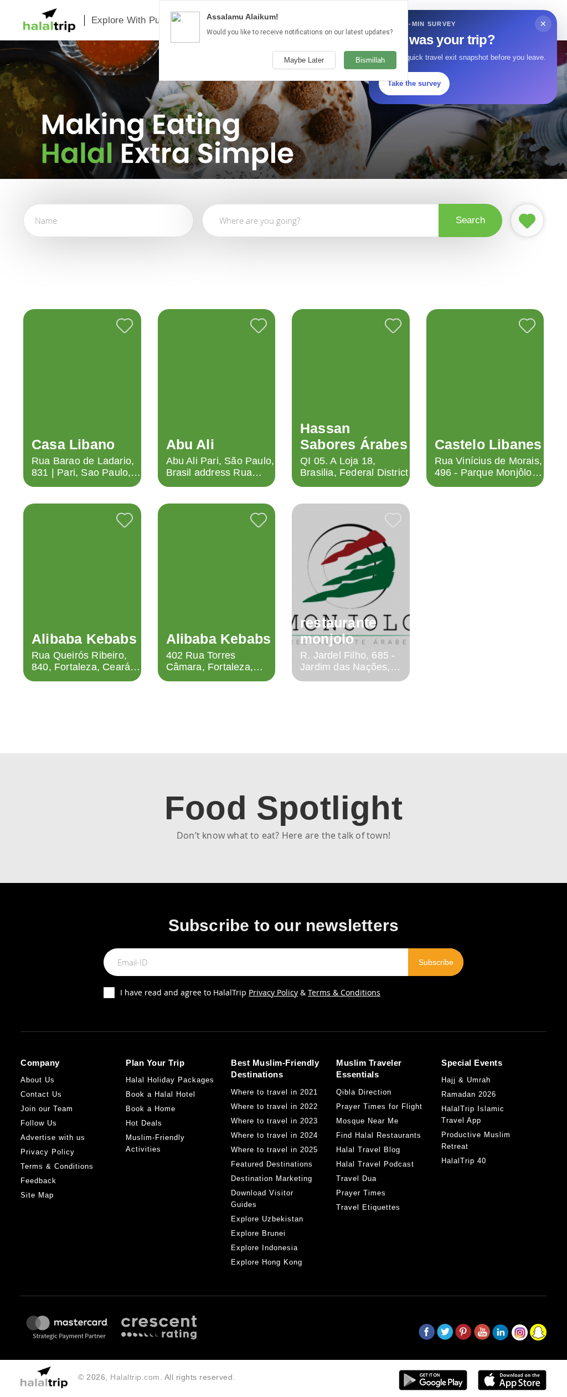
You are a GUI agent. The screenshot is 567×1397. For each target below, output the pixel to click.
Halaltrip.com (135, 1377)
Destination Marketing (271, 1178)
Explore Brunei (258, 1233)
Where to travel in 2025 (274, 1150)
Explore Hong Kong (266, 1262)
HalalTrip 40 (463, 1161)
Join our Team (46, 1109)
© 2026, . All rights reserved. (156, 1377)
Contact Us (41, 1094)
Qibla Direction (363, 1092)
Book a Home (151, 1109)
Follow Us (38, 1123)
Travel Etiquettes (368, 1207)
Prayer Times (361, 1193)
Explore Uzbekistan (267, 1219)
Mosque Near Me (367, 1121)
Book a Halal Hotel (160, 1094)
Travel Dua (356, 1178)
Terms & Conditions (344, 992)
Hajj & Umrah (466, 1080)
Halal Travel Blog (368, 1150)
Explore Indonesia (264, 1248)
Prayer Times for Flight (379, 1106)
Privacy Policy (273, 992)
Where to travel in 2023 (274, 1121)
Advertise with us (52, 1137)
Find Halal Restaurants (378, 1135)
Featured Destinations (272, 1164)
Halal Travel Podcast (375, 1164)
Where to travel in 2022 (274, 1106)
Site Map (37, 1195)
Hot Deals (144, 1123)
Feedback (38, 1181)
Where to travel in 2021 (274, 1092)
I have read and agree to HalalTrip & (250, 992)
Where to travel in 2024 (274, 1135)
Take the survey (414, 83)
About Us (37, 1080)
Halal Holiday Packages (170, 1080)
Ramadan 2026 (468, 1094)
